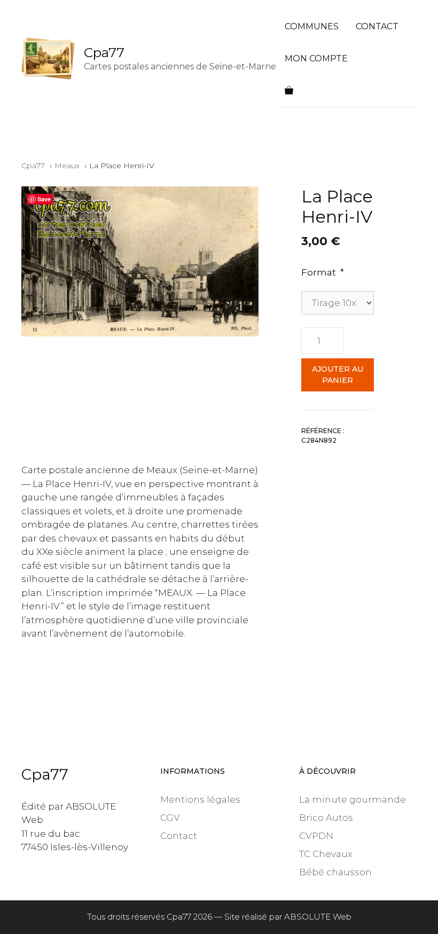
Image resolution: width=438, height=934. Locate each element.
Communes (312, 26)
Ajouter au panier (337, 374)
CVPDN (316, 835)
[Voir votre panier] (289, 91)
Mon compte (316, 58)
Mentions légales (200, 799)
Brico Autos (326, 817)
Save (44, 199)
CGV (170, 817)
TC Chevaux (326, 854)
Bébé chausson (335, 872)
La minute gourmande (352, 799)
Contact (377, 26)
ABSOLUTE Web (317, 917)
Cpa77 (104, 52)
